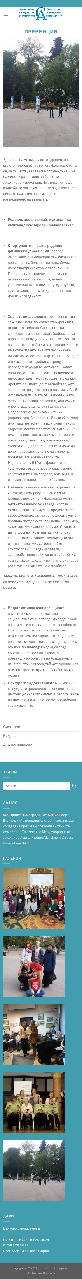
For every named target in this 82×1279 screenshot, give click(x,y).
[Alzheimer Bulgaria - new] (41, 14)
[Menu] (6, 14)
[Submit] (74, 786)
